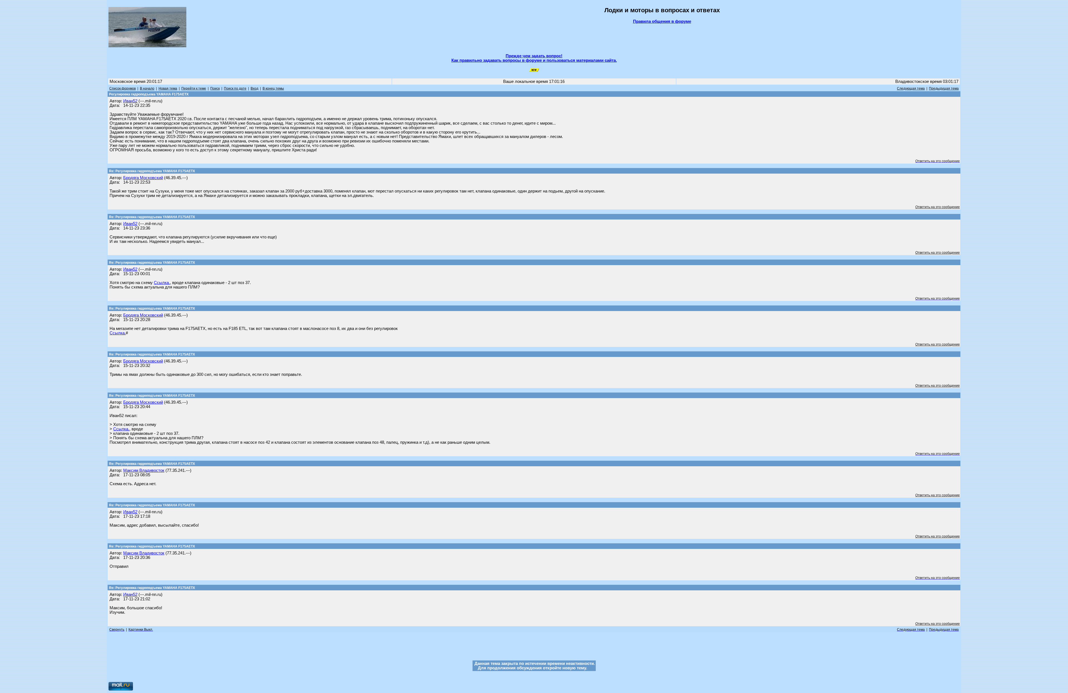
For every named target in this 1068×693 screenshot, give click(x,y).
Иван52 (130, 101)
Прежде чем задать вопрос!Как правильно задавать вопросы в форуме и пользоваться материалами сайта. (534, 58)
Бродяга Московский (143, 178)
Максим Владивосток (143, 470)
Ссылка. (162, 282)
